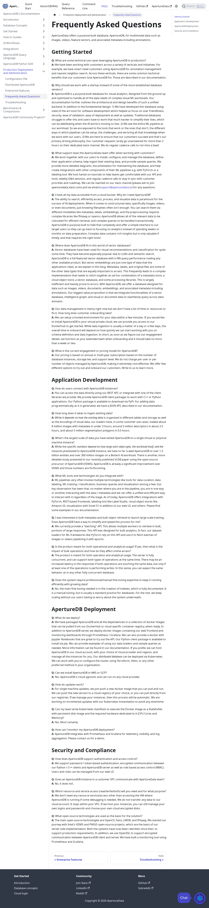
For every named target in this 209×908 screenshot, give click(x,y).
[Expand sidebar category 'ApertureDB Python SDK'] (43, 63)
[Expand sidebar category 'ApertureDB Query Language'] (43, 56)
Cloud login (21, 893)
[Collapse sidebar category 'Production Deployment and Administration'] (43, 71)
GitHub (140, 6)
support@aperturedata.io (116, 187)
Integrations (11, 49)
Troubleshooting (122, 6)
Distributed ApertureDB (20, 84)
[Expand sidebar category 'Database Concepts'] (43, 25)
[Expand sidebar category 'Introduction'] (43, 19)
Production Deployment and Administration (18, 71)
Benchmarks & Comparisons (12, 109)
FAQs (104, 6)
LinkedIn (81, 888)
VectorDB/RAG (49, 6)
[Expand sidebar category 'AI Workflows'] (43, 43)
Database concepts (26, 888)
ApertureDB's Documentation (21, 13)
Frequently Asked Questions (22, 96)
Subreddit (144, 888)
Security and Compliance (186, 30)
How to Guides (12, 37)
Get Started (10, 31)
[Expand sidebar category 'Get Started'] (43, 31)
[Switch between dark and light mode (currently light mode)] (176, 6)
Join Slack (82, 883)
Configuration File (16, 79)
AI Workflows (11, 43)
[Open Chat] (199, 899)
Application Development (186, 21)
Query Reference (68, 6)
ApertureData (160, 6)
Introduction (11, 19)
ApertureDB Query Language (14, 56)
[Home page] (55, 14)
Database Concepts (15, 25)
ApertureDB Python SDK (18, 64)
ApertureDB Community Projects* (24, 117)
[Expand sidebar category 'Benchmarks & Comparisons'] (43, 110)
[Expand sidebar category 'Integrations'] (43, 48)
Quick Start (28, 6)
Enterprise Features (17, 90)
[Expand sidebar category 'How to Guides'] (43, 37)
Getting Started (181, 16)
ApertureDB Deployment (186, 26)
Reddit (80, 893)
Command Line (88, 6)
